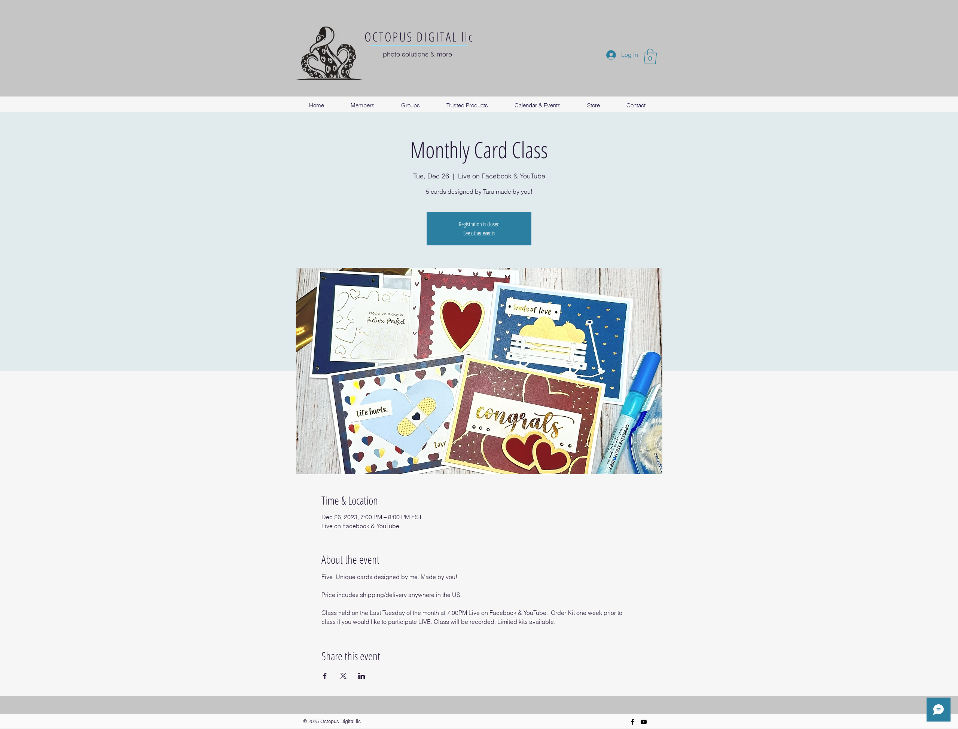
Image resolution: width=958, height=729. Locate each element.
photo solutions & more (417, 54)
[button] (650, 56)
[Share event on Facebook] (325, 676)
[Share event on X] (343, 676)
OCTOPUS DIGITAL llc (419, 36)
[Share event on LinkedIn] (361, 676)
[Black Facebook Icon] (632, 722)
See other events (479, 233)
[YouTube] (643, 722)
